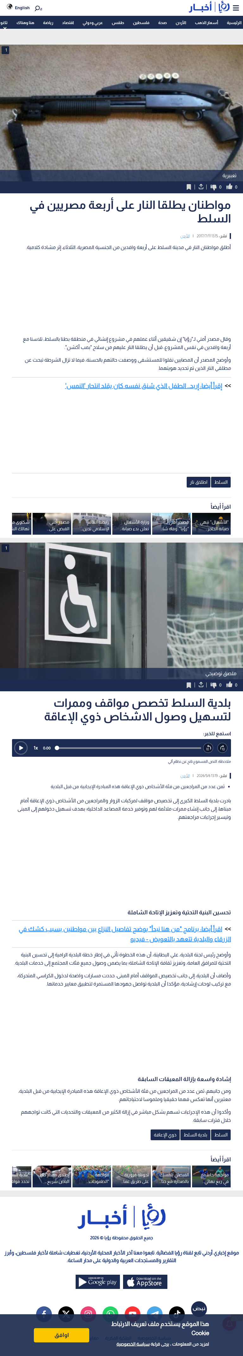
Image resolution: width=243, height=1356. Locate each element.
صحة (162, 22)
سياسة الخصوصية (133, 1344)
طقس (118, 22)
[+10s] (222, 748)
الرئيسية (234, 22)
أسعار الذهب (206, 22)
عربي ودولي (93, 22)
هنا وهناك (25, 22)
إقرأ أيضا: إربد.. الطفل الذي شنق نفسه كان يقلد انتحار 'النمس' (143, 385)
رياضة (48, 22)
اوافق (61, 1335)
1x (36, 747)
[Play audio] (21, 748)
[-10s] (208, 748)
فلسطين (141, 22)
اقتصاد (68, 22)
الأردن (181, 22)
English (22, 7)
